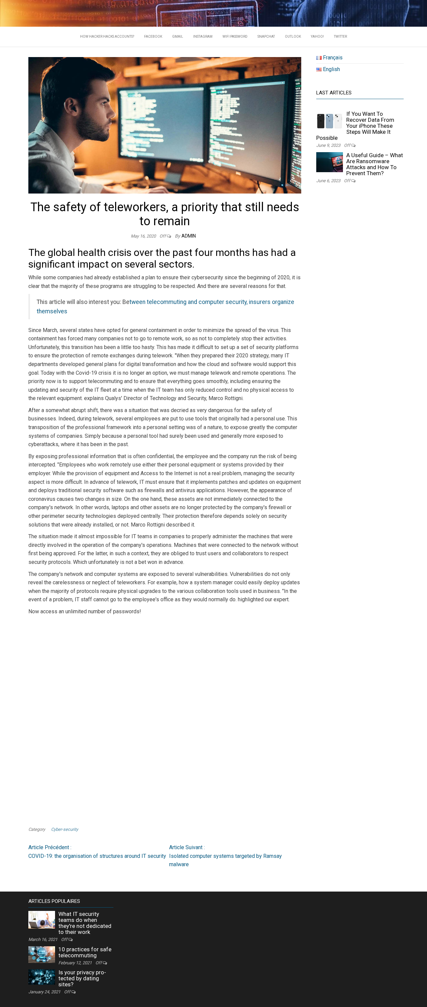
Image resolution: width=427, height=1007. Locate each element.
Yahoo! (317, 36)
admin (188, 236)
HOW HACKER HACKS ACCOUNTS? (107, 36)
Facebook (153, 36)
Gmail (177, 36)
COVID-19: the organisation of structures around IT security (97, 851)
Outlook (293, 36)
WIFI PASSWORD (235, 36)
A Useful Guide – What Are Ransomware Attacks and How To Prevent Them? (374, 164)
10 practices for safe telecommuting (84, 952)
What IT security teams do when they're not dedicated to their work (84, 923)
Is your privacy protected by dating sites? (82, 978)
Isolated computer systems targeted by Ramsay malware (225, 856)
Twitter (340, 36)
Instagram (202, 36)
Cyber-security (64, 829)
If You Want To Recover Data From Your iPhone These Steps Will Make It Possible (355, 125)
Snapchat (266, 36)
